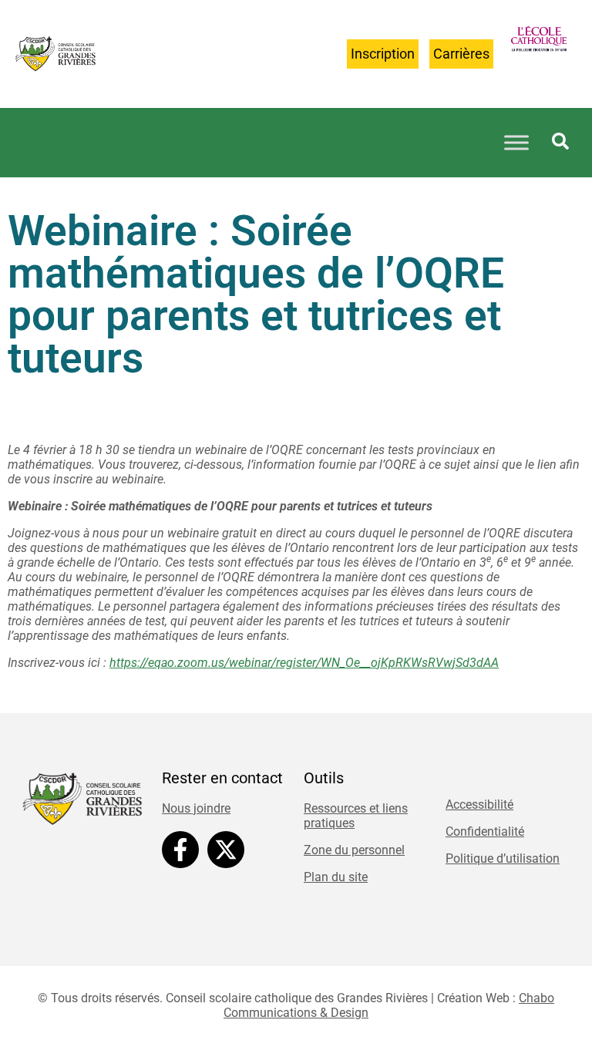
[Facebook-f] (180, 849)
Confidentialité (485, 831)
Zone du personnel (354, 850)
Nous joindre (196, 808)
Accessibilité (479, 804)
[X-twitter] (225, 849)
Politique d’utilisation (503, 858)
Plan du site (336, 877)
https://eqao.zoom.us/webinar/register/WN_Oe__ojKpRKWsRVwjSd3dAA (304, 662)
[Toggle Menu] (516, 142)
